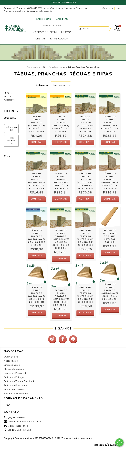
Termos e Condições (14, 389)
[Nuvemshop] (107, 446)
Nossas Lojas (11, 360)
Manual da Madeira (14, 369)
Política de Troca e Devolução (19, 381)
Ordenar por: (42, 85)
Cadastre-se (108, 8)
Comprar (37, 142)
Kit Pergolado (59, 38)
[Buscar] (79, 28)
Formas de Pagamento (15, 373)
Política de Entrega (14, 377)
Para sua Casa (52, 25)
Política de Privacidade (15, 385)
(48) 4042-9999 (35, 8)
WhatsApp (44, 11)
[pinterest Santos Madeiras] (73, 339)
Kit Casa (66, 32)
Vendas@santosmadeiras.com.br (59, 8)
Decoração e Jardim (44, 32)
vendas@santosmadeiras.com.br (25, 421)
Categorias (43, 19)
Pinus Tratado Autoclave (54, 67)
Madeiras (61, 19)
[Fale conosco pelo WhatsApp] (119, 442)
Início (27, 67)
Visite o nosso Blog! (18, 425)
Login (118, 8)
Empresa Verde (12, 365)
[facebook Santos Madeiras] (63, 339)
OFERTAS (40, 38)
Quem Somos (11, 356)
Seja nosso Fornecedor (16, 393)
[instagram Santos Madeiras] (52, 339)
